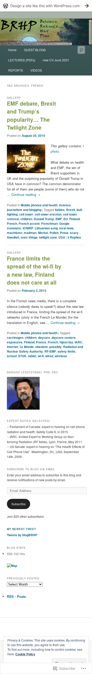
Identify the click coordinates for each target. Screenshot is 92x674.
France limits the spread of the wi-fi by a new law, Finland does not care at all (34, 270)
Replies (74, 237)
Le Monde (27, 346)
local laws (66, 228)
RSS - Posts (16, 596)
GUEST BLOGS (35, 50)
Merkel (43, 232)
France (41, 342)
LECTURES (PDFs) (21, 60)
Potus (64, 232)
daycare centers (64, 337)
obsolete (41, 346)
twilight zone (48, 237)
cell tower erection (48, 214)
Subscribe (19, 504)
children (26, 219)
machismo (14, 232)
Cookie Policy (25, 654)
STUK (22, 356)
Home (12, 50)
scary (74, 232)
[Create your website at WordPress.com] (46, 6)
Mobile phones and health (39, 205)
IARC (78, 342)
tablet (32, 356)
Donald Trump (44, 219)
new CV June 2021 (56, 60)
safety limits (66, 351)
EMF (58, 219)
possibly (55, 346)
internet (12, 346)
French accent (29, 223)
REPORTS (15, 70)
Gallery (14, 97)
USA (62, 237)
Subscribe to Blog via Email (31, 469)
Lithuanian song (46, 228)
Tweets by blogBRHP (22, 535)
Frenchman (49, 223)
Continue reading (25, 194)
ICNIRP (28, 228)
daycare (44, 337)
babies (60, 209)
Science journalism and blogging (39, 207)
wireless (61, 356)
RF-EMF (50, 351)
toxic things (29, 237)
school (12, 356)
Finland (74, 219)
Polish (54, 232)
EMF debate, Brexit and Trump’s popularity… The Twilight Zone (31, 115)
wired (49, 356)
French (12, 223)
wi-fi (41, 356)
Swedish (13, 237)
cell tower (26, 214)
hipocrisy (66, 342)
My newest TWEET (21, 529)
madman (30, 232)
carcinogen (15, 337)
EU (65, 219)
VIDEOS (36, 70)
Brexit (70, 209)
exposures (14, 342)
